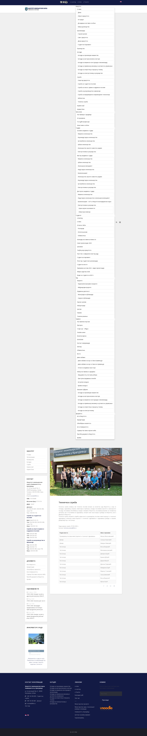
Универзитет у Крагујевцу (82, 712)
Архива (29, 579)
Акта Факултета (31, 564)
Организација (31, 457)
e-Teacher (86, 2)
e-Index (80, 2)
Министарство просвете (82, 704)
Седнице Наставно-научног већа (36, 574)
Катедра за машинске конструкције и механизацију (60, 691)
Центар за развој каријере (82, 715)
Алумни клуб (30, 467)
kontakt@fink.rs (34, 496)
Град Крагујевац (79, 718)
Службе (29, 464)
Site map (27, 706)
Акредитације (30, 567)
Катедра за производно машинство (60, 686)
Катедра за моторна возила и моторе (61, 688)
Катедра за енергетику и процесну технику (60, 699)
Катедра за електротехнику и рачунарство (58, 703)
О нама (29, 454)
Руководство (30, 459)
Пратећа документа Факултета (35, 577)
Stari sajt (77, 698)
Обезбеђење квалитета (33, 569)
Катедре (29, 462)
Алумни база (30, 469)
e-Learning (73, 2)
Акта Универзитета (32, 572)
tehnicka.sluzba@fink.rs (70, 528)
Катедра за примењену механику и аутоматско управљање (60, 695)
